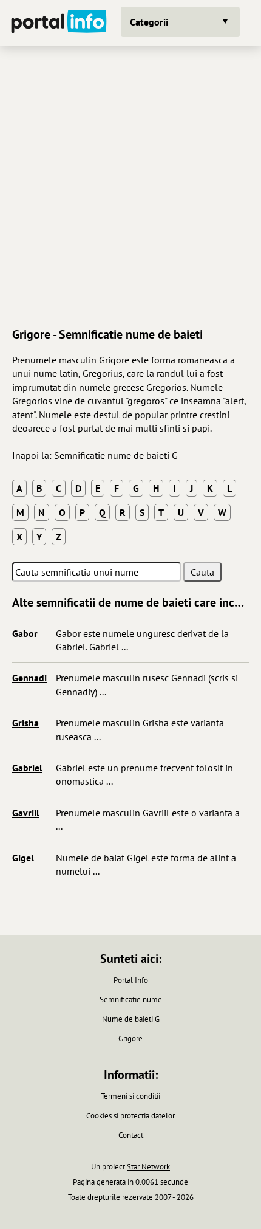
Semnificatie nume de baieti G (116, 455)
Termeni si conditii (130, 1096)
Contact (130, 1135)
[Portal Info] (59, 23)
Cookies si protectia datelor (130, 1115)
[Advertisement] (130, 184)
